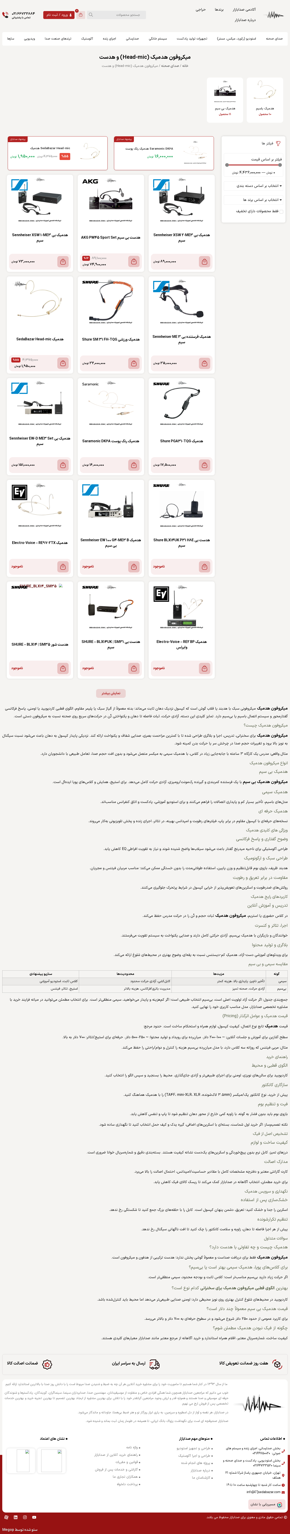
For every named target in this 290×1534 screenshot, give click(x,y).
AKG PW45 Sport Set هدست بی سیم (110, 237)
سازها (10, 38)
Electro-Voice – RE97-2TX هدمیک (40, 543)
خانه (185, 66)
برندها (219, 9)
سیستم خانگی (158, 38)
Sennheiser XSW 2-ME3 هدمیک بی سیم (181, 238)
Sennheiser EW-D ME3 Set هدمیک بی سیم (39, 441)
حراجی (201, 9)
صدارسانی (132, 38)
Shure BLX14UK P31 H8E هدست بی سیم (181, 543)
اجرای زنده (109, 38)
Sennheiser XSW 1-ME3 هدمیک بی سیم (40, 238)
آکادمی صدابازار (244, 9)
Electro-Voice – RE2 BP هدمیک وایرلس (182, 644)
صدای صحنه (274, 38)
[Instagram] (25, 1517)
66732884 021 (23, 13)
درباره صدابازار (245, 20)
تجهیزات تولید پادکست (192, 38)
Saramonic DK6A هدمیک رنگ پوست (110, 441)
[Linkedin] (16, 1517)
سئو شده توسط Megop (19, 1530)
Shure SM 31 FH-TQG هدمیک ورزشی (111, 339)
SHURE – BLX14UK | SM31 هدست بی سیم (111, 644)
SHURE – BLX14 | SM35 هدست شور (40, 644)
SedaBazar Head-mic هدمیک (40, 339)
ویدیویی (29, 38)
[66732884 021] (5, 15)
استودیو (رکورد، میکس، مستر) (236, 38)
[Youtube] (34, 1517)
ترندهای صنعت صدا (58, 38)
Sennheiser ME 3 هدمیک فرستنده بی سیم (181, 339)
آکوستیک (87, 38)
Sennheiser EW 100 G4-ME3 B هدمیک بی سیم (110, 543)
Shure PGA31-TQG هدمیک (181, 441)
